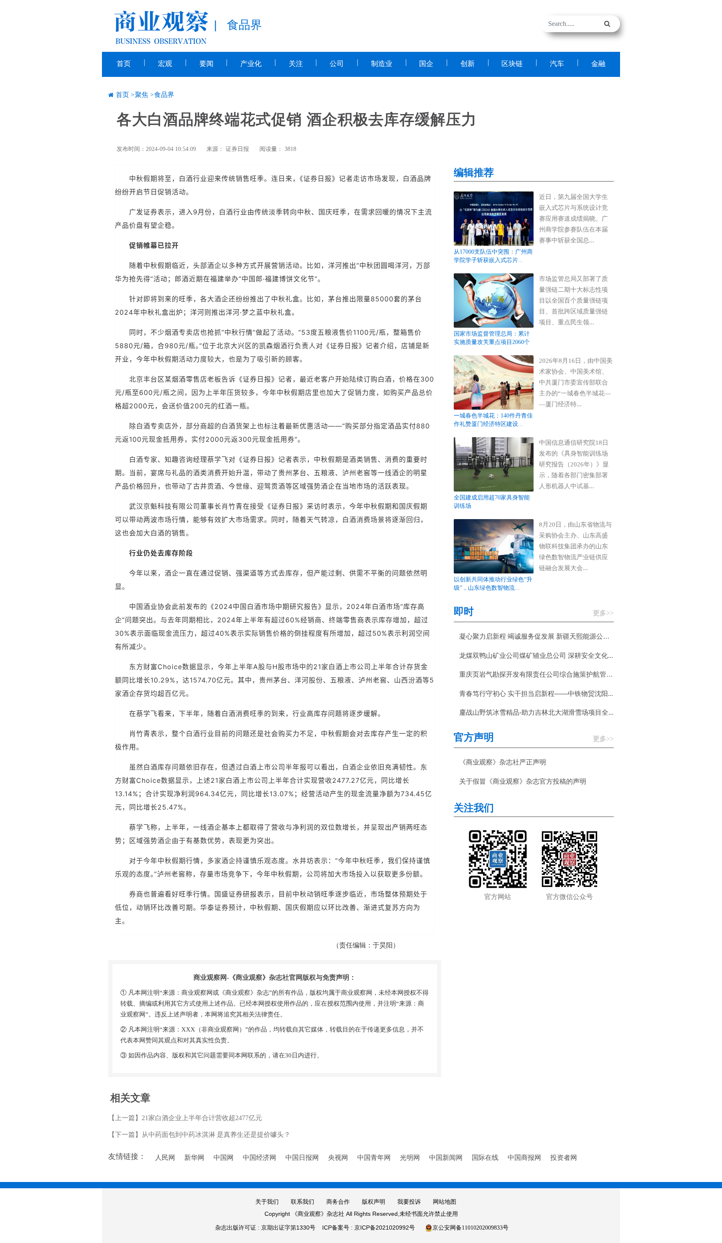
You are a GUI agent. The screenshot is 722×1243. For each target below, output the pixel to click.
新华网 (194, 1157)
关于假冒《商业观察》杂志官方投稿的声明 (522, 781)
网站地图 (444, 1202)
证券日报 (237, 149)
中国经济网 (259, 1157)
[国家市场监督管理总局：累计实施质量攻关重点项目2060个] (494, 299)
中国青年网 (374, 1157)
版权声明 (373, 1202)
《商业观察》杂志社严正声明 (502, 762)
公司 (337, 64)
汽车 (557, 64)
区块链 (512, 64)
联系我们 (302, 1202)
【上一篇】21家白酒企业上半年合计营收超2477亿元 (185, 1117)
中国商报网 (524, 1157)
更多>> (603, 612)
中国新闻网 (446, 1157)
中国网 (224, 1157)
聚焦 (141, 94)
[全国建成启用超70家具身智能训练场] (494, 463)
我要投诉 (409, 1202)
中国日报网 (302, 1157)
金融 (598, 64)
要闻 (206, 64)
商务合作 (338, 1202)
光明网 (410, 1157)
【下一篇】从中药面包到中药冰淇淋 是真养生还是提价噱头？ (199, 1134)
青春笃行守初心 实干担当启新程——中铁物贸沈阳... (536, 693)
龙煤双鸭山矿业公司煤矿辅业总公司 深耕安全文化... (536, 655)
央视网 (338, 1157)
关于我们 (267, 1202)
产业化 (251, 64)
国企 (426, 64)
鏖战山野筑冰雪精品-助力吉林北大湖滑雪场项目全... (536, 712)
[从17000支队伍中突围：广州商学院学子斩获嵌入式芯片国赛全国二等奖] (494, 218)
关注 (296, 64)
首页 (124, 64)
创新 (467, 64)
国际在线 (485, 1157)
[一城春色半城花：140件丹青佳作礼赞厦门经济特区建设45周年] (494, 381)
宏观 (165, 64)
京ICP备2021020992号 (384, 1227)
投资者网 (563, 1157)
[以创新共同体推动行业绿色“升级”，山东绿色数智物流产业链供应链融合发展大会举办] (494, 545)
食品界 (164, 94)
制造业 (381, 64)
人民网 (165, 1157)
